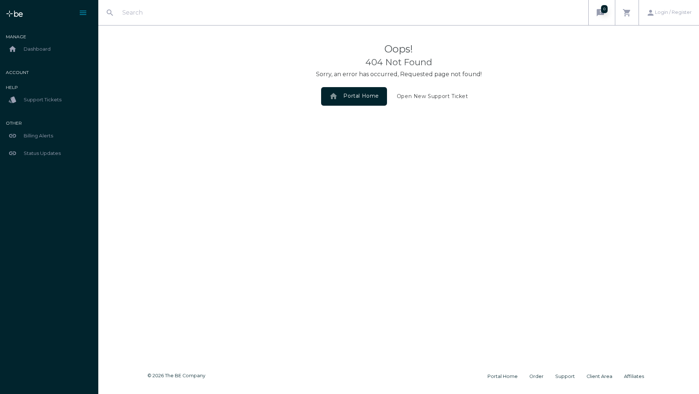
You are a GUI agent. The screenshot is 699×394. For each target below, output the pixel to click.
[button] (601, 12)
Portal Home (354, 96)
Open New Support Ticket (432, 96)
